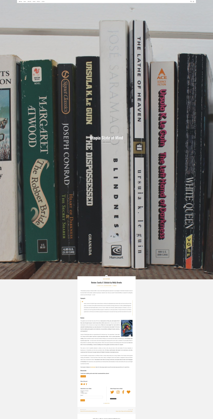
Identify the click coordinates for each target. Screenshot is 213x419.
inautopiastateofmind (107, 285)
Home (21, 1)
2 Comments (115, 285)
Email (81, 395)
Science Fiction (107, 403)
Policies (38, 1)
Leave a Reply (83, 376)
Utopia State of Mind (106, 137)
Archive (43, 1)
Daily (82, 391)
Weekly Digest (84, 393)
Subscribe (29, 1)
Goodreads (93, 367)
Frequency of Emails (84, 390)
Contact (34, 1)
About (25, 1)
